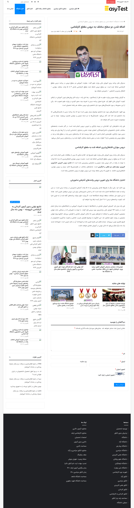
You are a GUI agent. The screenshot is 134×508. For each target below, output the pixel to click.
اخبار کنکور (30, 9)
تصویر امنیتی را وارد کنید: (106, 375)
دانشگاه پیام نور (121, 446)
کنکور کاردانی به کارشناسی (118, 494)
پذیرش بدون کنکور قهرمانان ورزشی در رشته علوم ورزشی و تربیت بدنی (88, 304)
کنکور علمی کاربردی (120, 485)
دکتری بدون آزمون (80, 442)
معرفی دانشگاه (122, 502)
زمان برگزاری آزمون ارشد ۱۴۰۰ (76, 468)
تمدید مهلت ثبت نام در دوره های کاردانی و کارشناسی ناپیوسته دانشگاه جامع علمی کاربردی (19, 94)
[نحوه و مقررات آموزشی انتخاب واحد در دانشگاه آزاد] (35, 74)
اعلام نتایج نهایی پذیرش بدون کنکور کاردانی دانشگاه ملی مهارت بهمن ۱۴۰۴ (18, 239)
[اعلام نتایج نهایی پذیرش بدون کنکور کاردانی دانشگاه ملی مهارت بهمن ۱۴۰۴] (35, 244)
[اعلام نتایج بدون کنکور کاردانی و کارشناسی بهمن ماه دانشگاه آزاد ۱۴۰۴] (35, 34)
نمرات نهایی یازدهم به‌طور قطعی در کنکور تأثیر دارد (18, 306)
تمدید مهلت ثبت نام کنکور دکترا (75, 463)
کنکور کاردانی (122, 489)
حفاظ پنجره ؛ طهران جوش (77, 459)
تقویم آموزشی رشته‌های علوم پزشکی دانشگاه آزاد (19, 153)
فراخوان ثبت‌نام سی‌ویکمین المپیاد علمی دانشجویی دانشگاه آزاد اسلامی (19, 63)
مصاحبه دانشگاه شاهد (78, 476)
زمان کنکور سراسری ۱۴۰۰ (78, 472)
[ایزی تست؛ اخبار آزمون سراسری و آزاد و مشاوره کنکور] (116, 9)
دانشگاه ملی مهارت (120, 468)
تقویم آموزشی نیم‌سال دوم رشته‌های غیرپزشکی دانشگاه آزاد (18, 164)
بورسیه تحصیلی (121, 429)
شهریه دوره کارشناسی (120, 472)
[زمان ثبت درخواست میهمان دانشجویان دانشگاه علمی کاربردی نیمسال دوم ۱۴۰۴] (35, 51)
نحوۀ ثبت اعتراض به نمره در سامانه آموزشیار (20, 81)
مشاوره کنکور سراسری (60, 9)
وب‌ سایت (83, 361)
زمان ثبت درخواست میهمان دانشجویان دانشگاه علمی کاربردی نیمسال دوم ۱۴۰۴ (20, 46)
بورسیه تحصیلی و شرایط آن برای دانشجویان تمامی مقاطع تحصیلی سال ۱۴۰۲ (114, 305)
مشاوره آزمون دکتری (79, 429)
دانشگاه (116, 21)
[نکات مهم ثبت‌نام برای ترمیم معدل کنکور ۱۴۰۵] (35, 322)
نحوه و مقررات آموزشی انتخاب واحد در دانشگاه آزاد (19, 72)
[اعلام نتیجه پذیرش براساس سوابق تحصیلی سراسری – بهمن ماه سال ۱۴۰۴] (35, 274)
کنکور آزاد (124, 476)
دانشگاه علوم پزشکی (120, 459)
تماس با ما (10, 9)
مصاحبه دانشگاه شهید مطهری (76, 481)
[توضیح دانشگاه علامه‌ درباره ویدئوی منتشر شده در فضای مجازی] (62, 295)
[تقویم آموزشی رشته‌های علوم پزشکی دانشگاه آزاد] (35, 156)
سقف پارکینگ (81, 455)
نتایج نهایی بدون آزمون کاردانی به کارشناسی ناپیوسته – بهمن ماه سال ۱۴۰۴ (26, 209)
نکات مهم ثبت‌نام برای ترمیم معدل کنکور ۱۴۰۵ (20, 320)
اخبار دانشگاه (20, 9)
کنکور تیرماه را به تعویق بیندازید (20, 386)
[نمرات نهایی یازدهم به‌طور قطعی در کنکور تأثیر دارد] (35, 310)
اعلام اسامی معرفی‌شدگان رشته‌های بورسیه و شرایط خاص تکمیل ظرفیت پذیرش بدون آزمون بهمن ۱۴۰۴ (19, 284)
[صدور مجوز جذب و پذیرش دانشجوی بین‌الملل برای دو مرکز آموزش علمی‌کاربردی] (35, 140)
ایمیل (122, 361)
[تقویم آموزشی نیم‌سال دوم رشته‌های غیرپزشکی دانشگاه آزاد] (35, 166)
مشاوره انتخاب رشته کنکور (43, 9)
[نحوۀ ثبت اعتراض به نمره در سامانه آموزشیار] (35, 84)
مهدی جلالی (37, 386)
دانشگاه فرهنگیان (121, 463)
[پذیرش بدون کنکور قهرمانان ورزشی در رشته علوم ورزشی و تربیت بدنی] (88, 295)
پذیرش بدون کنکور (120, 433)
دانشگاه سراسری (121, 450)
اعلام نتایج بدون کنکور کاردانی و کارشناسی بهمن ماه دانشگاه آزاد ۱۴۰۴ (18, 29)
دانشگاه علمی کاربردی (119, 455)
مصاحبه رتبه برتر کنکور (119, 498)
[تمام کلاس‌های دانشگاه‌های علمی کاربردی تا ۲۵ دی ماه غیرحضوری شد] (35, 122)
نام (123, 353)
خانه (122, 21)
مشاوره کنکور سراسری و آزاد (77, 450)
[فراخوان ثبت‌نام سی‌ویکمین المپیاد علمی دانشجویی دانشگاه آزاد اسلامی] (35, 64)
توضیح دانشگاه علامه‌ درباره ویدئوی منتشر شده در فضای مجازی (63, 304)
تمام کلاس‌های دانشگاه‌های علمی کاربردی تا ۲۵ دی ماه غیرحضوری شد (20, 117)
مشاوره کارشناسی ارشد (78, 433)
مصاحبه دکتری (81, 446)
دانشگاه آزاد (123, 442)
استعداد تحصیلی (80, 437)
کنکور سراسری (73, 9)
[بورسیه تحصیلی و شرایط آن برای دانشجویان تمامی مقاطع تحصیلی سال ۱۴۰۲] (113, 295)
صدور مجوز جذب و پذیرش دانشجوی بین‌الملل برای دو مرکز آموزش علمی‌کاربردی (19, 134)
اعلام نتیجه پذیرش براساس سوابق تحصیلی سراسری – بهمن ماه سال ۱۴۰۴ (18, 273)
